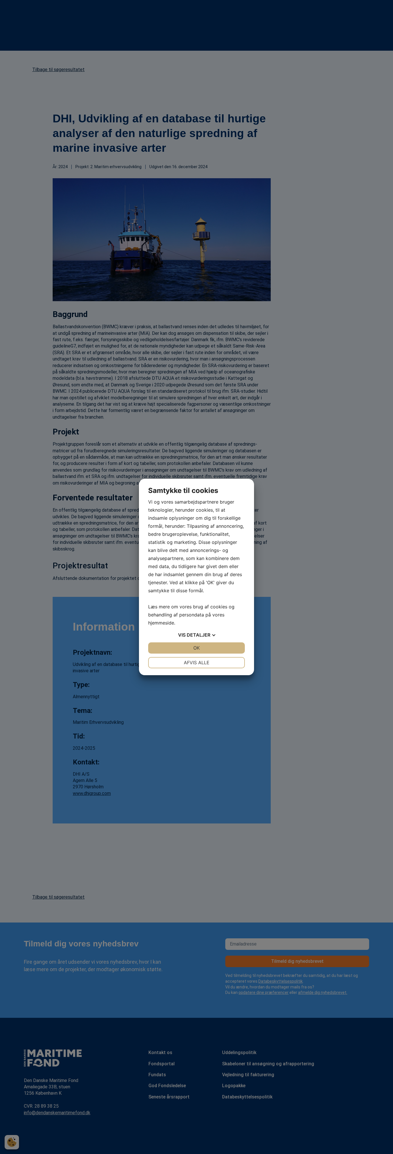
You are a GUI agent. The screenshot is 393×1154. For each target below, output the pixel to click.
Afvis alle (196, 662)
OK (196, 648)
